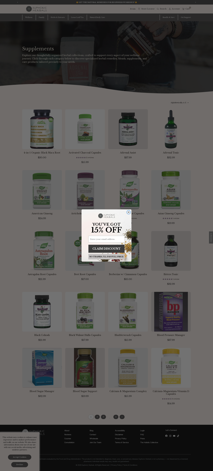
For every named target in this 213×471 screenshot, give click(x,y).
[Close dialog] (129, 212)
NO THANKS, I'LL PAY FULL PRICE (106, 257)
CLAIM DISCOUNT (107, 248)
